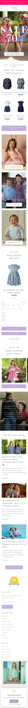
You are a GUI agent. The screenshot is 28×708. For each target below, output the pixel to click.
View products (14, 386)
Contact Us (4, 616)
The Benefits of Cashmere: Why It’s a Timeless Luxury (14, 503)
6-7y (23, 305)
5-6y (18, 305)
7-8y (4, 309)
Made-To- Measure (6, 654)
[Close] (25, 661)
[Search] (23, 8)
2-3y (4, 305)
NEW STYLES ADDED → (14, 54)
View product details (14, 338)
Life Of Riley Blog (6, 657)
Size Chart (4, 619)
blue (4, 316)
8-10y (8, 309)
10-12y (14, 309)
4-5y (13, 305)
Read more (5, 478)
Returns (3, 635)
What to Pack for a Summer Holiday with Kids (14, 544)
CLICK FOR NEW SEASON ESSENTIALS (14, 128)
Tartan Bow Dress (20, 92)
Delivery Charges (6, 622)
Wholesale (4, 632)
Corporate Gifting (6, 630)
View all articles (14, 567)
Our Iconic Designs (6, 652)
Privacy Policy (5, 638)
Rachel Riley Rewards (7, 624)
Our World (4, 646)
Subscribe (7, 607)
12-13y (20, 309)
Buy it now (14, 334)
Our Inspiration (5, 649)
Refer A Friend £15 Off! (8, 627)
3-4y (8, 305)
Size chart (23, 302)
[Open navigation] (2, 8)
